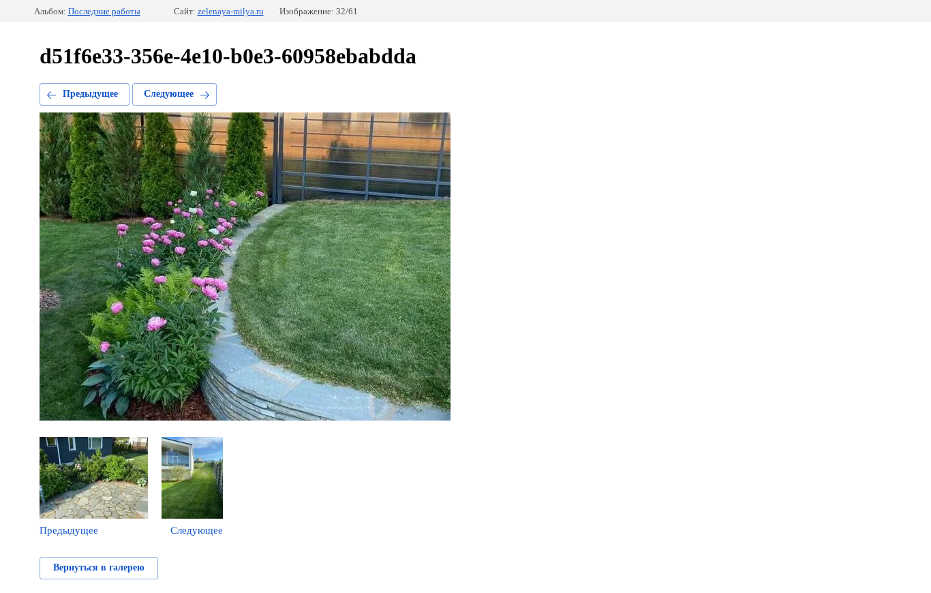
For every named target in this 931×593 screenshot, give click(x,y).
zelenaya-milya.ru (231, 11)
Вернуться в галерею (98, 567)
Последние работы (104, 11)
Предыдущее (90, 94)
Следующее (169, 94)
